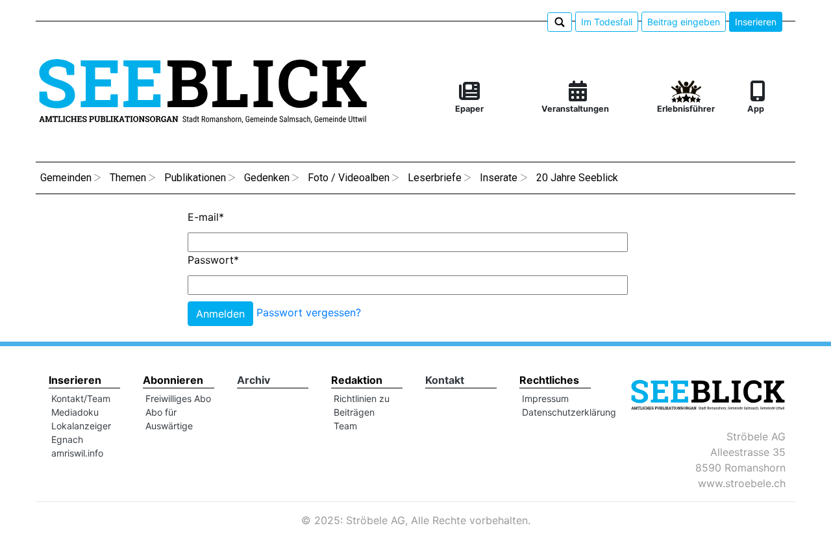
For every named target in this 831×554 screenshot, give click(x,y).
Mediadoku (75, 412)
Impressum (545, 398)
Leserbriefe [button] (435, 177)
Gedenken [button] (267, 177)
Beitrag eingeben (683, 21)
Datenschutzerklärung (569, 412)
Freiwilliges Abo (178, 398)
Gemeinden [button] (66, 177)
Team (345, 425)
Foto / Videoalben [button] (349, 177)
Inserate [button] (498, 177)
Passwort (213, 259)
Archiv (253, 379)
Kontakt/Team (80, 398)
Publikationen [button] (195, 177)
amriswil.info (77, 453)
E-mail (206, 216)
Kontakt (444, 379)
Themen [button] (128, 177)
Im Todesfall (606, 21)
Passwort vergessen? (308, 313)
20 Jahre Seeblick (577, 177)
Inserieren (755, 21)
